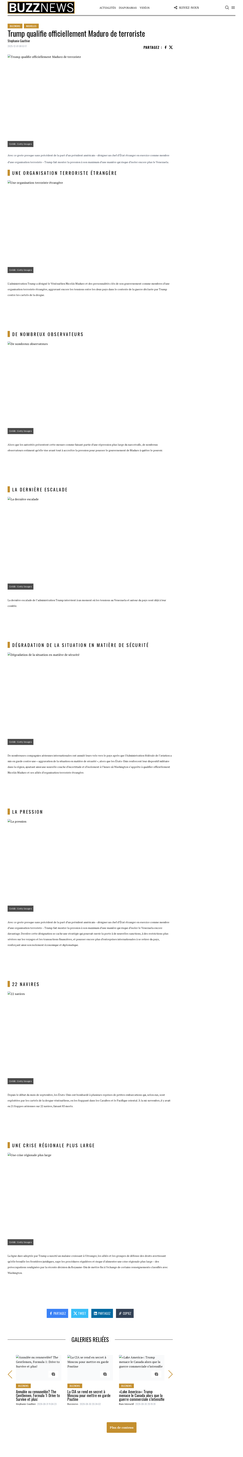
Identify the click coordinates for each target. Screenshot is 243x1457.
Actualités (107, 7)
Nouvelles (31, 26)
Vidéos (145, 7)
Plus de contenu (121, 1427)
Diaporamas (128, 7)
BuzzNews (15, 26)
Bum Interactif (126, 1404)
